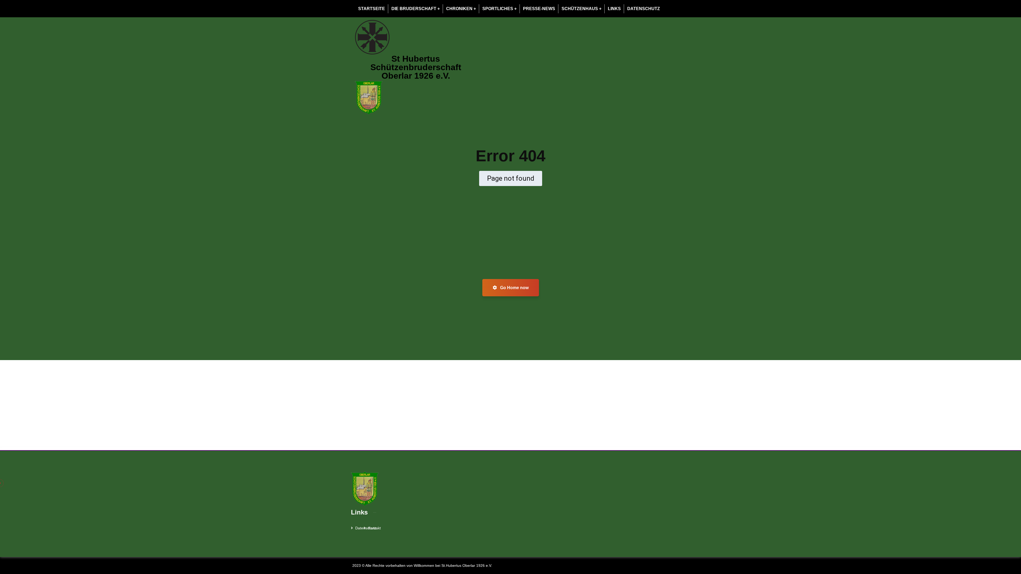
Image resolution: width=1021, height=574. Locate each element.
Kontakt (374, 528)
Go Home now (514, 287)
